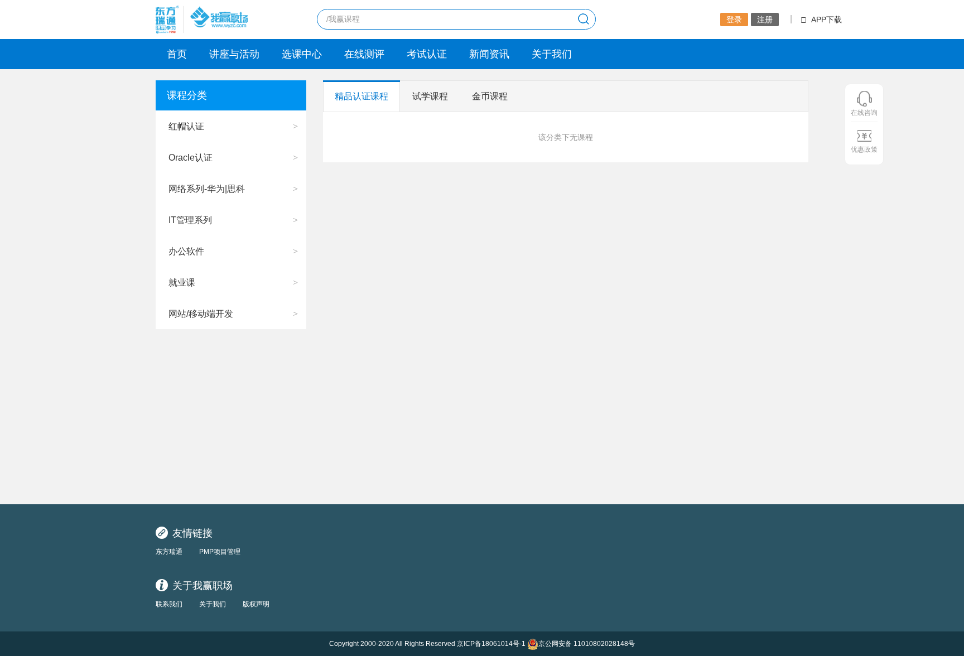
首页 (177, 54)
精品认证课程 (361, 96)
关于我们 (552, 54)
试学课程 (430, 96)
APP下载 (826, 19)
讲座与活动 (234, 54)
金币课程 (490, 96)
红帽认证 (186, 126)
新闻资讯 (489, 54)
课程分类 (187, 95)
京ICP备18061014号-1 (491, 644)
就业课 (181, 282)
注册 (765, 19)
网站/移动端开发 (200, 314)
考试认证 (427, 54)
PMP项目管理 (219, 552)
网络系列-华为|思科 (206, 189)
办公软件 (186, 251)
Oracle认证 (190, 157)
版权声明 (256, 604)
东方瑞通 (169, 552)
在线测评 (364, 54)
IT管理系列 (190, 220)
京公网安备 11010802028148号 (586, 644)
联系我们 (169, 604)
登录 (734, 19)
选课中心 (302, 54)
